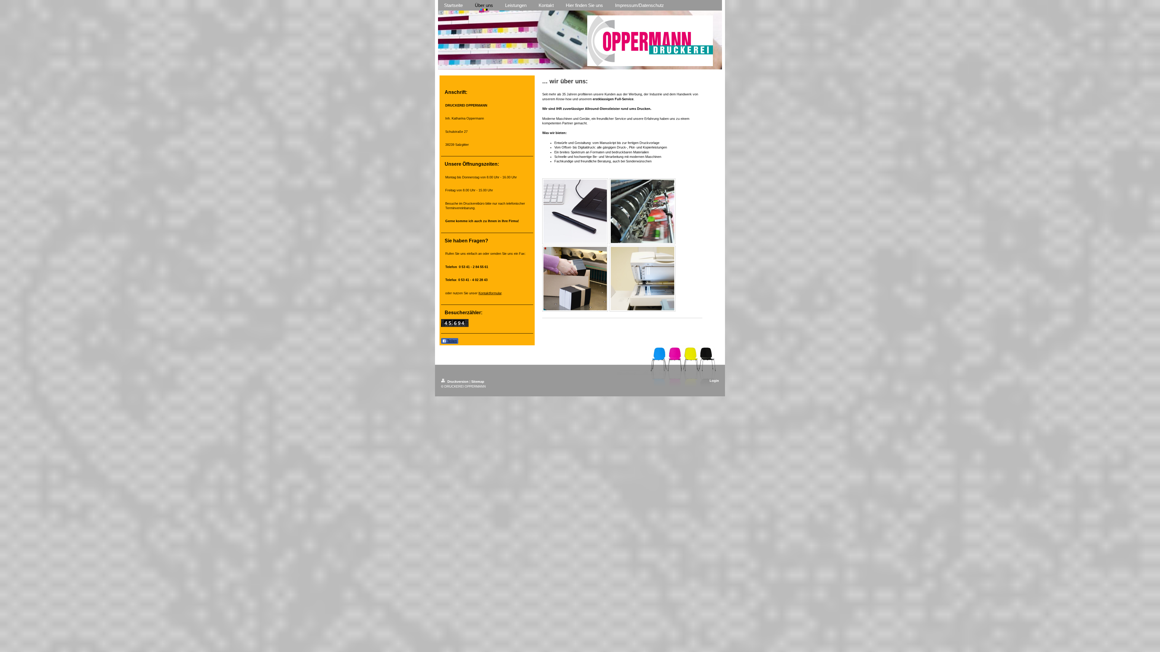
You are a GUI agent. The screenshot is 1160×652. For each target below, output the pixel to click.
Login (714, 380)
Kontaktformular (489, 293)
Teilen (451, 341)
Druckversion (457, 381)
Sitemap (477, 381)
